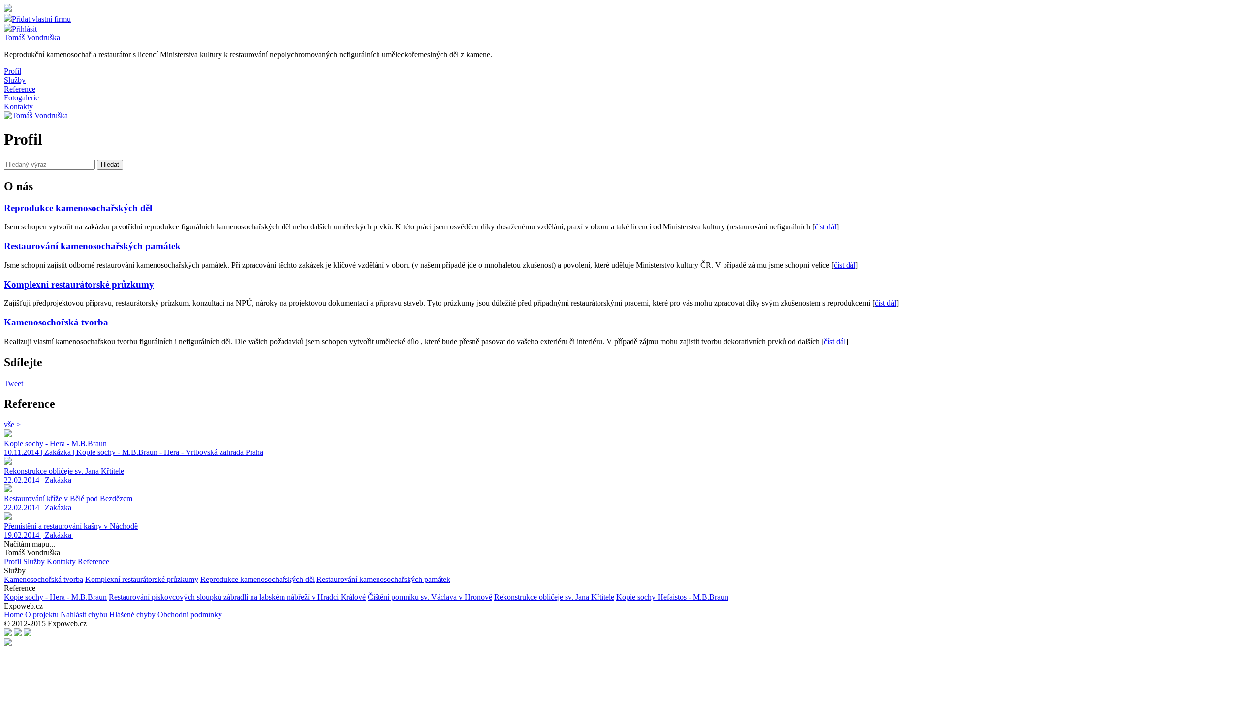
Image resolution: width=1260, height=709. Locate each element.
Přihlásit (24, 29)
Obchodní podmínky (190, 615)
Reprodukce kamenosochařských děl (257, 579)
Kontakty (18, 106)
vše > (12, 424)
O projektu (42, 615)
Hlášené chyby (132, 615)
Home (13, 615)
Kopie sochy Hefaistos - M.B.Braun (672, 597)
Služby (15, 80)
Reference (19, 89)
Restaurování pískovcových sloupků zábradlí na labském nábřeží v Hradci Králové (237, 597)
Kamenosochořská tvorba (43, 579)
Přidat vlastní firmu (41, 19)
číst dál (825, 227)
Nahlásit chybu (84, 615)
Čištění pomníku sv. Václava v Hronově (430, 597)
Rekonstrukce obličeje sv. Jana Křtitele (554, 597)
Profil (12, 71)
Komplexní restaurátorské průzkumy (141, 579)
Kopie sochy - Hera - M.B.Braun (55, 597)
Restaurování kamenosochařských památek (383, 579)
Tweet (13, 383)
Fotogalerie (21, 98)
